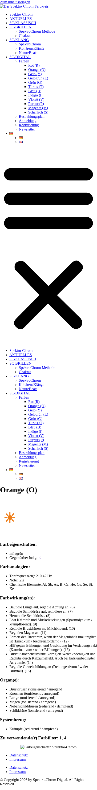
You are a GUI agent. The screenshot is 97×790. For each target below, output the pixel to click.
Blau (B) (34, 91)
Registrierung (29, 125)
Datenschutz (18, 755)
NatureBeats (28, 53)
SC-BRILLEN (20, 27)
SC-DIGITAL (20, 57)
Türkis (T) (36, 87)
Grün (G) (35, 82)
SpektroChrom (30, 44)
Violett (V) (36, 99)
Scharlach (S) (38, 112)
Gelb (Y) (35, 74)
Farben (24, 61)
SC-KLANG (19, 40)
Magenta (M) (38, 108)
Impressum (17, 759)
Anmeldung (27, 121)
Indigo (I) (35, 95)
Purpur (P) (36, 104)
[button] (48, 246)
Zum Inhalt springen (15, 2)
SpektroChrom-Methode (37, 31)
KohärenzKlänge (31, 48)
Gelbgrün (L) (38, 78)
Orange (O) (36, 70)
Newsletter (27, 129)
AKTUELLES (20, 19)
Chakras (25, 36)
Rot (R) (34, 65)
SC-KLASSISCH (22, 23)
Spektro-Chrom (20, 14)
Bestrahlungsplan (31, 116)
